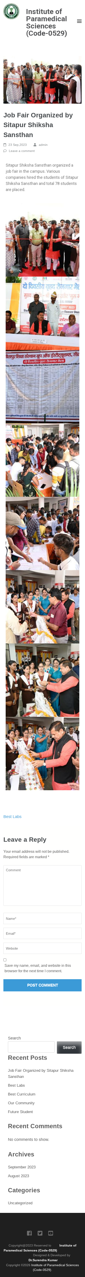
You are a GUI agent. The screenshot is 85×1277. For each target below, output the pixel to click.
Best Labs (12, 816)
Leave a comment (22, 151)
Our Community (21, 1103)
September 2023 (22, 1167)
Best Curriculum (21, 1094)
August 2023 (18, 1176)
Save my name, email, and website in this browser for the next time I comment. (38, 968)
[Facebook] (29, 1234)
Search (14, 1038)
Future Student (20, 1112)
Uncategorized (20, 1203)
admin (43, 145)
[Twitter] (40, 1234)
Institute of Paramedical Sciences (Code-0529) (46, 22)
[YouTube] (50, 1234)
